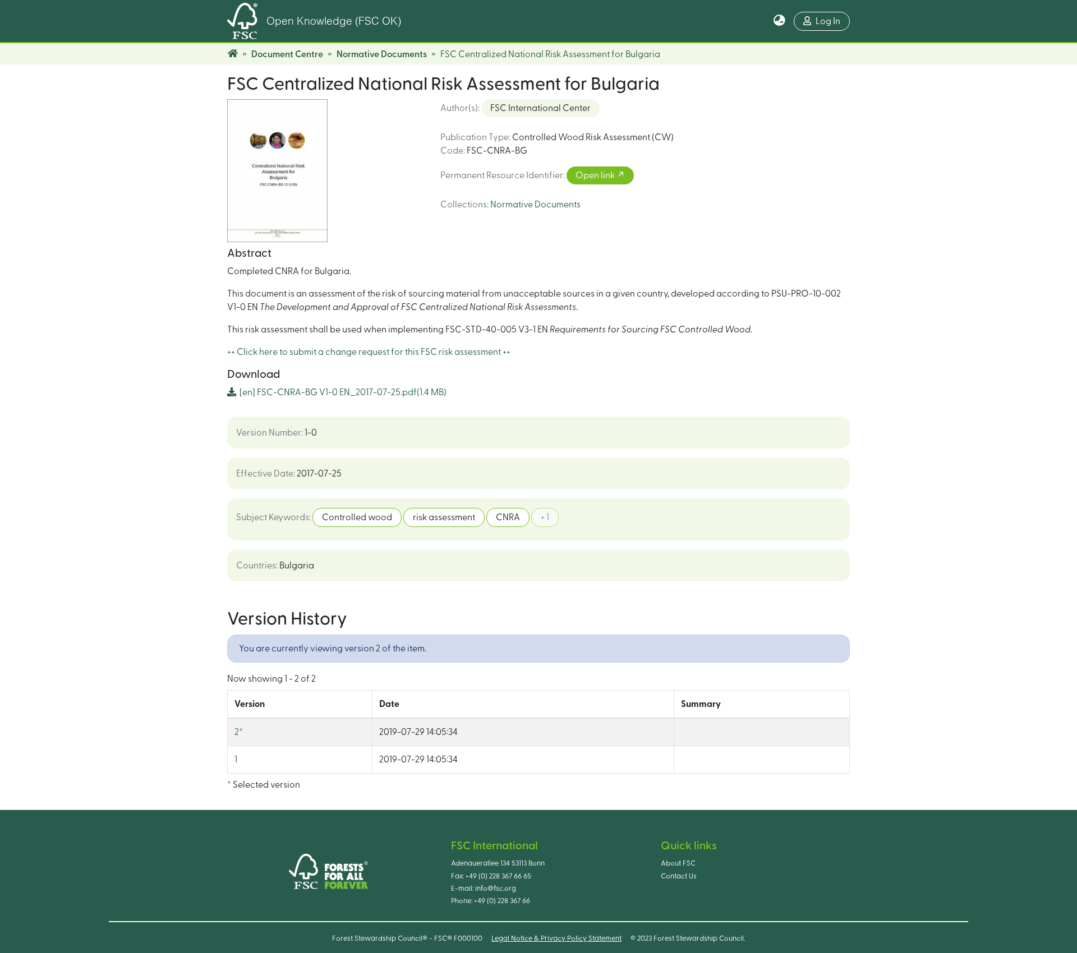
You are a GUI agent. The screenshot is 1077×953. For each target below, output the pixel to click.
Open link (596, 175)
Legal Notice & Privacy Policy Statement (556, 938)
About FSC (678, 863)
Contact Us (679, 876)
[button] (779, 21)
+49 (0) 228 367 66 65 (498, 876)
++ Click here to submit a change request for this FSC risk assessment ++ (368, 352)
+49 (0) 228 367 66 (502, 901)
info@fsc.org (495, 888)
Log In (828, 21)
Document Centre (287, 54)
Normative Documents (382, 54)
